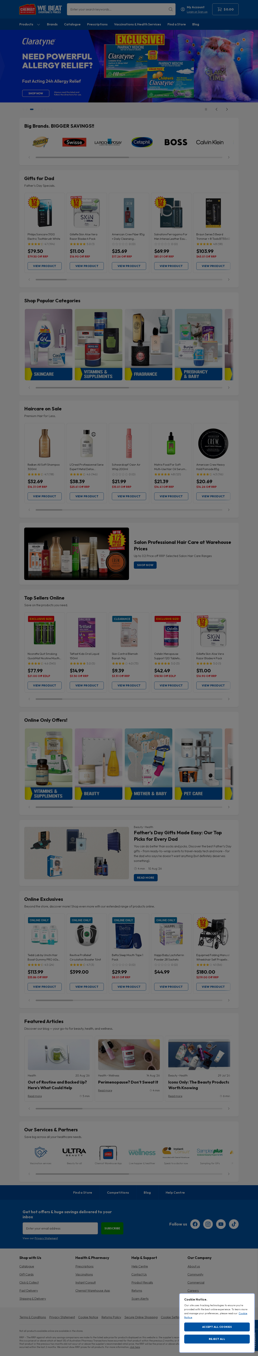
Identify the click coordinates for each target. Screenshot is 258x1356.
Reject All (217, 1338)
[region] (217, 1323)
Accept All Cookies (217, 1326)
